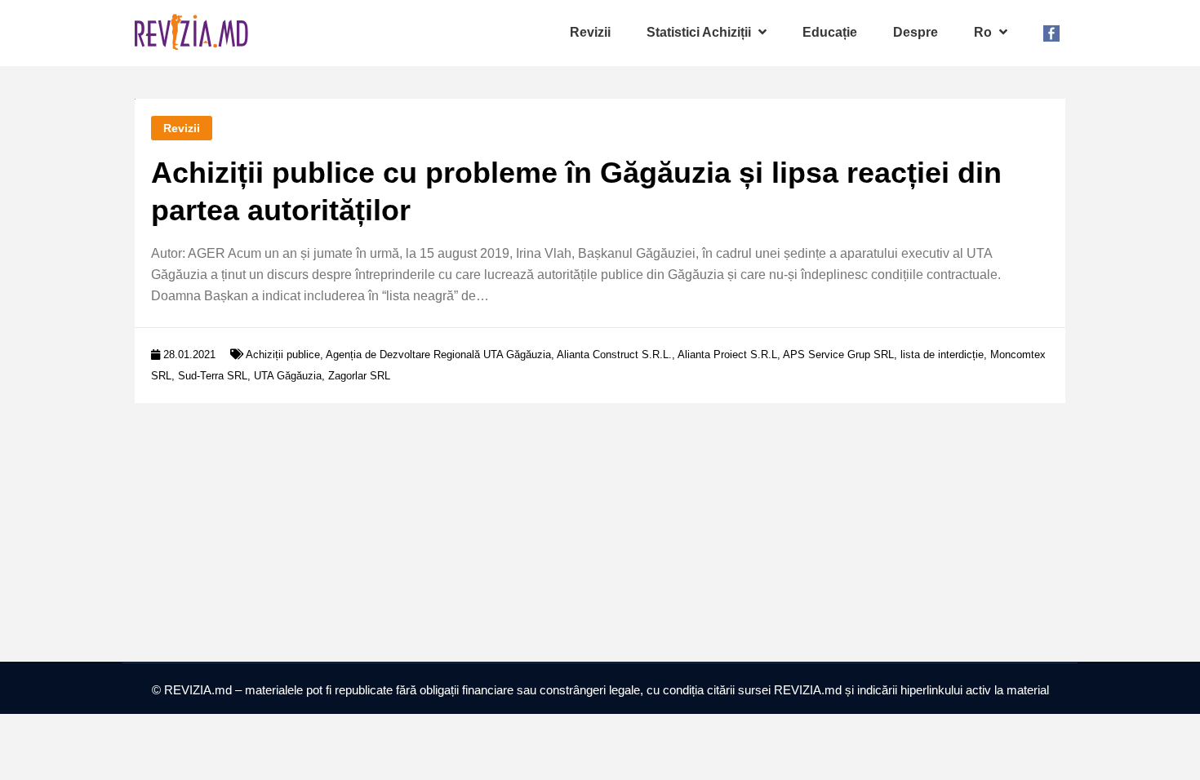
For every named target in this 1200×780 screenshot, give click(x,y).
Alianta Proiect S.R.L (727, 354)
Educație (829, 32)
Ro (984, 32)
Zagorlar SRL (359, 376)
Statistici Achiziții (700, 32)
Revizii (590, 32)
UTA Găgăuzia (288, 376)
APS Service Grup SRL (838, 354)
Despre (915, 32)
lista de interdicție (942, 354)
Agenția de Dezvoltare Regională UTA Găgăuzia (438, 354)
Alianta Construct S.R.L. (614, 354)
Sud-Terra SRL (212, 376)
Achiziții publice (283, 354)
